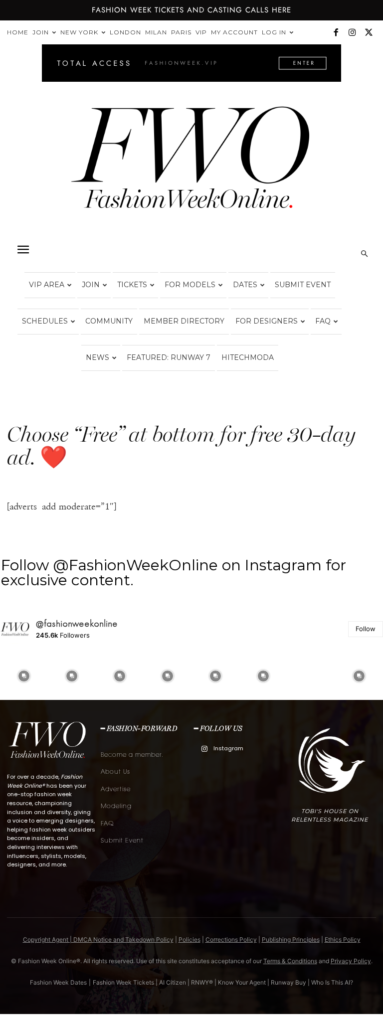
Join (40, 32)
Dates (245, 284)
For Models (190, 284)
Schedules (45, 321)
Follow (366, 629)
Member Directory (184, 321)
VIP (201, 32)
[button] (23, 249)
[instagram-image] (24, 676)
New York (79, 32)
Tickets (132, 284)
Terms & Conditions (290, 961)
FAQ (323, 321)
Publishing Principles (291, 939)
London (125, 32)
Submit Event (303, 284)
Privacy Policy (351, 961)
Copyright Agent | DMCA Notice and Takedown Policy (98, 939)
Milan (156, 32)
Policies (189, 939)
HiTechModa (247, 357)
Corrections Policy (231, 939)
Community (109, 321)
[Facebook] (335, 32)
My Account (234, 32)
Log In (274, 32)
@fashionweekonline (77, 623)
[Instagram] (352, 32)
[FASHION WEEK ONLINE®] (191, 165)
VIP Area (46, 284)
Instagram (228, 748)
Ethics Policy (343, 939)
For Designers (266, 321)
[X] (368, 32)
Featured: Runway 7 (168, 357)
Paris (181, 32)
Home (17, 32)
